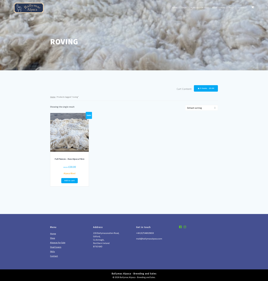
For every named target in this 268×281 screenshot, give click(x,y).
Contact (242, 7)
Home (175, 7)
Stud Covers (218, 7)
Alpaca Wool (70, 173)
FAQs (231, 7)
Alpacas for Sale (200, 7)
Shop (184, 7)
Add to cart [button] (69, 180)
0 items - (207, 88)
